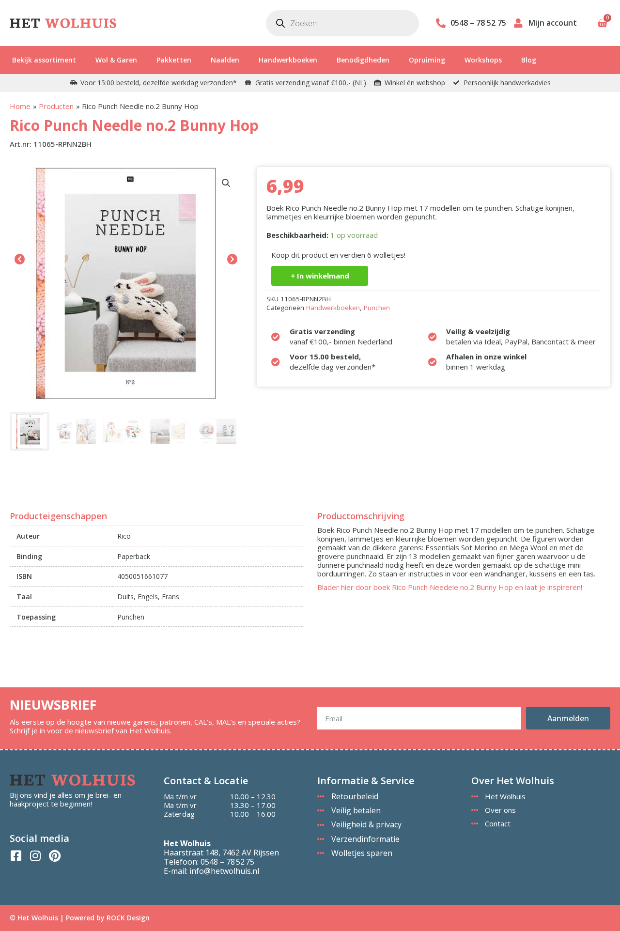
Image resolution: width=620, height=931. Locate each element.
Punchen (377, 307)
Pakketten (173, 59)
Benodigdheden (363, 59)
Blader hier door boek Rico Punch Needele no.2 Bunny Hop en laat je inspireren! (449, 587)
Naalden (225, 59)
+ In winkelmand (320, 275)
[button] (226, 183)
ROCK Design (128, 917)
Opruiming (427, 59)
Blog (528, 59)
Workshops (483, 59)
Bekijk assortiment (44, 59)
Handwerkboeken (288, 59)
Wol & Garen (116, 59)
